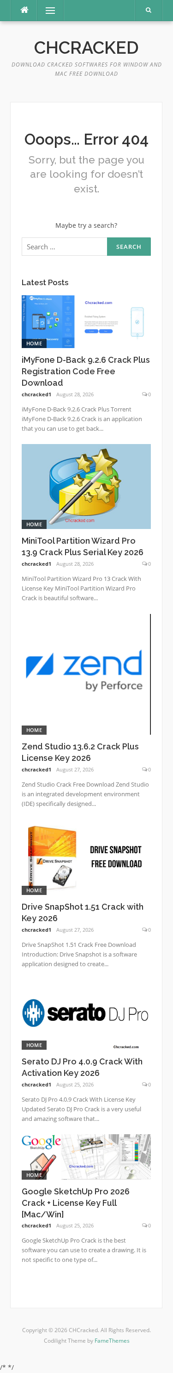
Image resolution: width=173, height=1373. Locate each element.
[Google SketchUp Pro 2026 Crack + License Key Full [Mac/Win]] (86, 1156)
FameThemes (112, 1341)
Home (34, 343)
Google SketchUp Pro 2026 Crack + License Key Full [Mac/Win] (76, 1203)
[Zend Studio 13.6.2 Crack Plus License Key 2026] (86, 673)
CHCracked (86, 48)
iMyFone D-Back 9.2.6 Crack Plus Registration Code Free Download (86, 371)
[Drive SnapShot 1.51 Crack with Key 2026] (86, 856)
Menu (46, 10)
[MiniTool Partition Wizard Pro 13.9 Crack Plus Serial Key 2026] (86, 485)
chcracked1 (36, 394)
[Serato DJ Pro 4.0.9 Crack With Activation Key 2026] (86, 1013)
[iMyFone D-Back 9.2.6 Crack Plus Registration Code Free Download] (86, 320)
